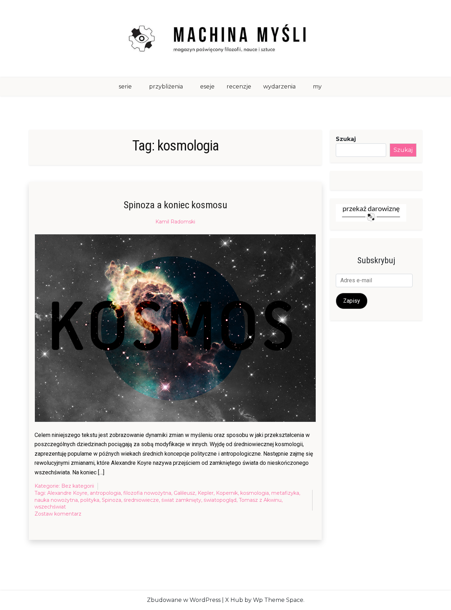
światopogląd (220, 500)
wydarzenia (279, 86)
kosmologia (254, 493)
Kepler (206, 493)
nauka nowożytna (56, 500)
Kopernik (227, 493)
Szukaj (346, 139)
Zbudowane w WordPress (184, 600)
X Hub (234, 600)
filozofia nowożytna (147, 493)
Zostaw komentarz (58, 514)
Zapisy (351, 300)
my (317, 86)
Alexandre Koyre (67, 493)
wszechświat (50, 507)
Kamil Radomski (175, 221)
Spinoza (111, 500)
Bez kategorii (77, 486)
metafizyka (285, 493)
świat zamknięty (181, 500)
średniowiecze (141, 500)
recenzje (239, 86)
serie (125, 86)
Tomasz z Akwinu (260, 500)
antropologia (105, 493)
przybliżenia (166, 86)
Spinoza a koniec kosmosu (175, 205)
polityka (89, 500)
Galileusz (184, 493)
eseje (207, 86)
